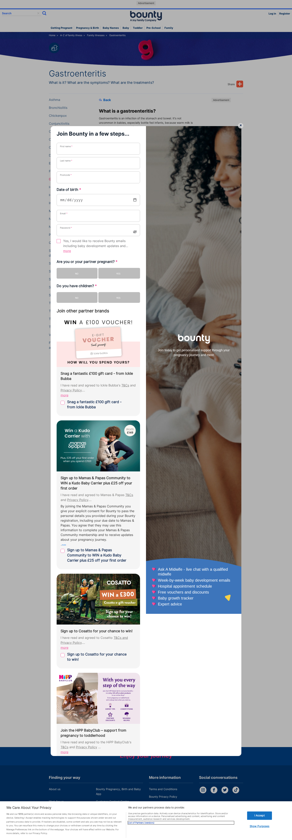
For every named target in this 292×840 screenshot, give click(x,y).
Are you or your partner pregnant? (87, 262)
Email (64, 213)
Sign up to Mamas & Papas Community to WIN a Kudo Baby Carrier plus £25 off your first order (96, 555)
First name (66, 146)
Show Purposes (260, 826)
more (67, 251)
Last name (66, 160)
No (76, 273)
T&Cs (125, 385)
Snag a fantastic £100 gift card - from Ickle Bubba (94, 404)
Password (66, 227)
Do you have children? (77, 286)
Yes (118, 273)
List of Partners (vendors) (141, 822)
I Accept (259, 815)
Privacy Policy (71, 390)
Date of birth (69, 189)
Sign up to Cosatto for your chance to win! (97, 656)
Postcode (66, 175)
